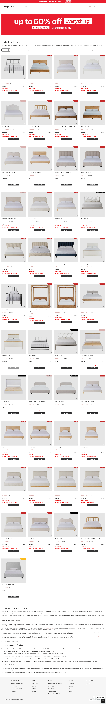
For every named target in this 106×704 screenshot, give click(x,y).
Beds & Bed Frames (53, 38)
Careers (33, 693)
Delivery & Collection (15, 686)
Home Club (34, 691)
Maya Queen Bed (57, 632)
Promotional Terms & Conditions (54, 693)
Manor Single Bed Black (99, 636)
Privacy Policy (51, 686)
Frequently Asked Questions (17, 683)
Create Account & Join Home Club (55, 683)
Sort (13, 50)
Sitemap (71, 691)
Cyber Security (51, 688)
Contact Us (90, 6)
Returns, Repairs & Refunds (16, 688)
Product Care (13, 691)
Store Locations (35, 683)
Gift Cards (71, 686)
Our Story (34, 688)
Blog (70, 688)
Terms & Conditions (52, 691)
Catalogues (71, 683)
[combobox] (51, 7)
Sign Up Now (69, 1)
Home (41, 38)
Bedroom (45, 38)
